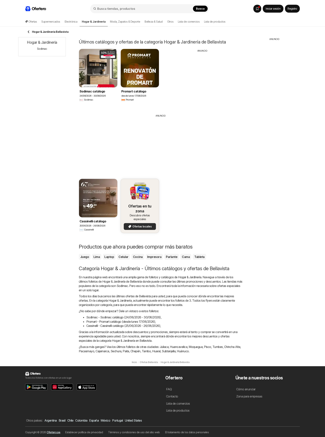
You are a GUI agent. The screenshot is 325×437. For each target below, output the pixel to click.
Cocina (138, 257)
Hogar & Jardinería (189, 277)
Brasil (62, 420)
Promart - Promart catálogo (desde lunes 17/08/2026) (120, 321)
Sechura (116, 351)
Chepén (135, 351)
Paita (126, 351)
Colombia (81, 420)
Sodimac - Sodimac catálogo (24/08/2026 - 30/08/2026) (123, 317)
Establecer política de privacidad (84, 432)
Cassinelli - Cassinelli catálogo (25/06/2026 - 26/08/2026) (123, 326)
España (94, 420)
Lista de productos (215, 21)
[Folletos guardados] (257, 9)
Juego (84, 257)
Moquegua (196, 347)
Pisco (207, 347)
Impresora (154, 257)
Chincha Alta (232, 347)
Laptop (109, 257)
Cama (186, 257)
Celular (123, 257)
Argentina (50, 420)
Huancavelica (178, 347)
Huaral (156, 351)
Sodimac (122, 286)
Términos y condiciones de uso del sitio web (134, 432)
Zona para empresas (249, 396)
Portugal (117, 420)
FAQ (169, 389)
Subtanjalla (168, 351)
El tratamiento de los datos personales (187, 432)
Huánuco (183, 351)
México (105, 420)
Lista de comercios (189, 21)
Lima (96, 257)
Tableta (199, 257)
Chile (70, 420)
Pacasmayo (86, 351)
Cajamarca (102, 351)
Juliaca (164, 347)
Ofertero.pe (53, 432)
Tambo (146, 351)
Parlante (171, 257)
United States (133, 420)
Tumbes (218, 347)
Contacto (172, 396)
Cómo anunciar (246, 389)
